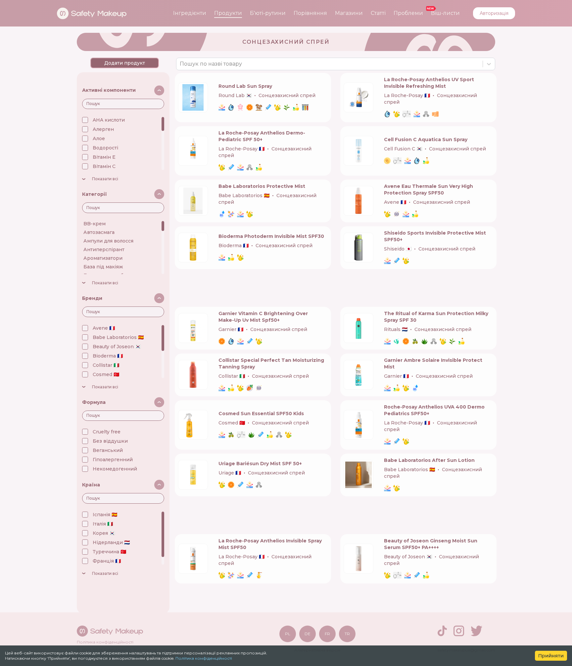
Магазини (349, 13)
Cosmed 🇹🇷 (106, 374)
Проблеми (408, 13)
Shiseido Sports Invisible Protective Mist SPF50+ (435, 236)
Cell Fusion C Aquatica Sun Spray (425, 139)
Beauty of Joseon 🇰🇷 (117, 346)
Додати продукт (124, 63)
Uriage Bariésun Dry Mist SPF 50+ (260, 464)
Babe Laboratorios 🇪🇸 (118, 337)
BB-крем (94, 223)
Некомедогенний (115, 469)
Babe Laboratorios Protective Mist (261, 186)
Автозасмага (99, 232)
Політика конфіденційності (203, 658)
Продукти (228, 13)
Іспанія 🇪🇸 (105, 514)
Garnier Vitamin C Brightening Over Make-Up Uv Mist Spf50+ (263, 316)
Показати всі (105, 179)
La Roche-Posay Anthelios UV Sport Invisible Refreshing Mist (429, 83)
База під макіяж (103, 266)
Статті (378, 13)
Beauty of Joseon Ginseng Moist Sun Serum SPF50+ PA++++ (430, 544)
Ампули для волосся (108, 241)
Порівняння (310, 13)
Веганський (108, 450)
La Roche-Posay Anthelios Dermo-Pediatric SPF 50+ (261, 136)
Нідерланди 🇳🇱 (111, 542)
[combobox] (180, 64)
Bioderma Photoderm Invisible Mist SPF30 (271, 236)
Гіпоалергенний (113, 459)
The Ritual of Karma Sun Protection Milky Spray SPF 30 (436, 316)
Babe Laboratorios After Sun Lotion (429, 460)
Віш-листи (445, 13)
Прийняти (551, 656)
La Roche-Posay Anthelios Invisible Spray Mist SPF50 (270, 544)
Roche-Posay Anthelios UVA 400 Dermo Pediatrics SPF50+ (434, 410)
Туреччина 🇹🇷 (109, 551)
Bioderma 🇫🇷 (108, 356)
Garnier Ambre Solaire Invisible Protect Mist (433, 363)
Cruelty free (106, 431)
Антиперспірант (103, 249)
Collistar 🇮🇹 (106, 365)
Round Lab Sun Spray (245, 86)
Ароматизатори (102, 258)
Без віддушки (110, 441)
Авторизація (494, 13)
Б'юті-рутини (268, 13)
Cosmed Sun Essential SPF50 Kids (261, 413)
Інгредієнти (189, 13)
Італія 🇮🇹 (103, 524)
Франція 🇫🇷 (107, 561)
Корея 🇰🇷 (104, 533)
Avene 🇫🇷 (104, 328)
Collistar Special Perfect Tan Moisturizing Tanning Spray (271, 363)
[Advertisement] (335, 288)
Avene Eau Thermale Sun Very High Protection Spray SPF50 (428, 189)
